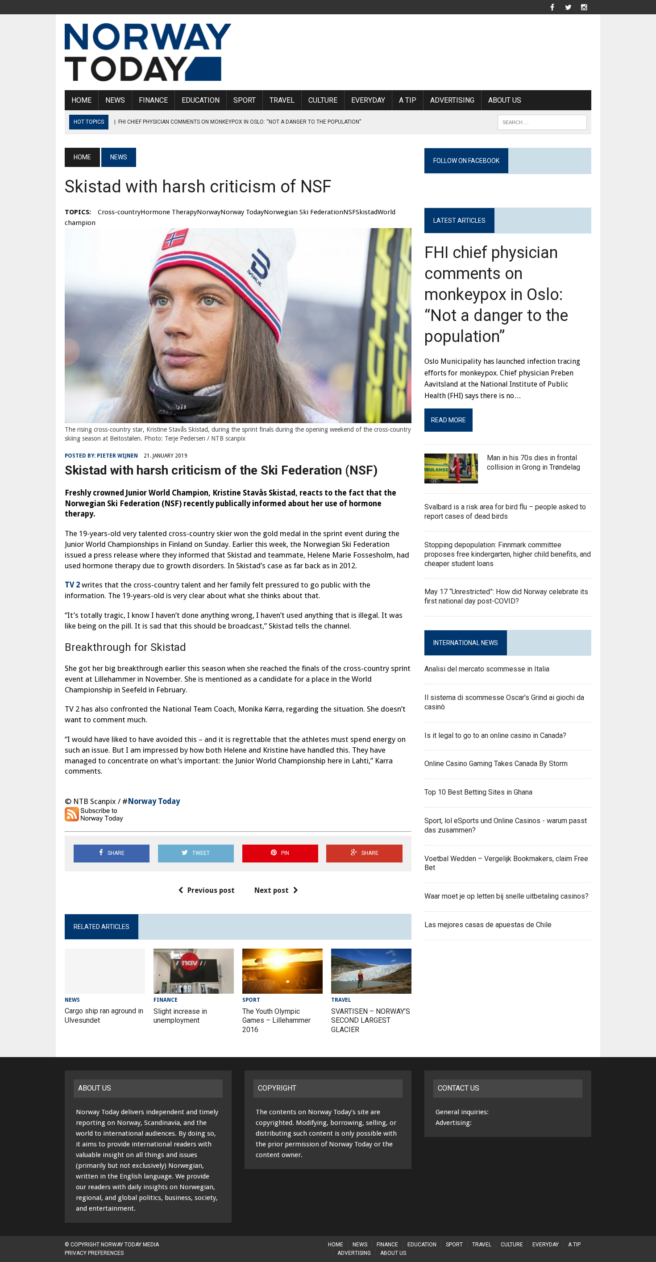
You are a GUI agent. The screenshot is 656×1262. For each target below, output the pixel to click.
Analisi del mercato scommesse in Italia (486, 669)
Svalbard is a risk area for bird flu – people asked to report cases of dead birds (505, 512)
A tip (407, 100)
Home (81, 100)
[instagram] (584, 6)
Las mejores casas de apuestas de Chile (488, 924)
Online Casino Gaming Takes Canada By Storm (496, 763)
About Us (504, 100)
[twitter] (568, 6)
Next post (271, 890)
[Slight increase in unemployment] (194, 988)
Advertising (452, 100)
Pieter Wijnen (117, 456)
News (115, 100)
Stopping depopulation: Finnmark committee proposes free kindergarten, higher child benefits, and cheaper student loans (507, 554)
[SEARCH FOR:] (542, 121)
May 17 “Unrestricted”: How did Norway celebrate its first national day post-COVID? (506, 596)
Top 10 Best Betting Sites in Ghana (478, 792)
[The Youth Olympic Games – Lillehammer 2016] (282, 988)
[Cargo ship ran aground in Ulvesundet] (105, 987)
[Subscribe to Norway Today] (95, 816)
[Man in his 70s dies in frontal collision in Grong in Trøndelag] (451, 478)
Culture (322, 100)
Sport (244, 100)
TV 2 (72, 584)
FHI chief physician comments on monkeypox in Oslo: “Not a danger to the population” (496, 294)
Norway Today (154, 801)
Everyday (368, 100)
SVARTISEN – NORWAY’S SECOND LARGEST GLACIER (370, 1020)
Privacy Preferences (94, 1253)
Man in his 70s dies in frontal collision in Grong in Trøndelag (533, 462)
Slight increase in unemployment (180, 1016)
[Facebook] (552, 6)
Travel (282, 100)
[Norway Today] (148, 52)
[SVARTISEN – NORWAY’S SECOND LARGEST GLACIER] (371, 988)
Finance (153, 100)
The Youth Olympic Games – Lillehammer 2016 (276, 1020)
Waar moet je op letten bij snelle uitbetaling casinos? (506, 896)
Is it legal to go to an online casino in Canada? (495, 735)
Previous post (211, 890)
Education (201, 100)
